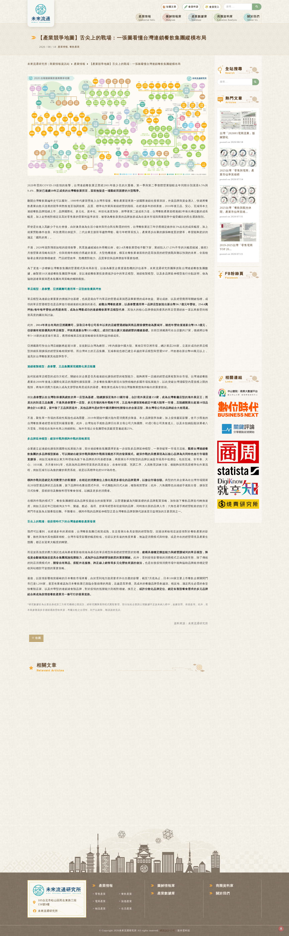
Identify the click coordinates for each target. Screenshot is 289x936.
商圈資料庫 (227, 18)
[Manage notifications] (281, 928)
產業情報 (147, 18)
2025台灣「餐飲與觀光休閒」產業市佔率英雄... (235, 209)
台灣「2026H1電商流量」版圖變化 (237, 135)
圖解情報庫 (173, 18)
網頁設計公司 (167, 930)
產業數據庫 (199, 18)
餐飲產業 (75, 47)
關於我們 (253, 18)
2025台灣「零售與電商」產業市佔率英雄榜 (237, 172)
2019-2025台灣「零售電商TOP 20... (236, 247)
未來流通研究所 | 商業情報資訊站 (48, 63)
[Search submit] (257, 6)
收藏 (38, 637)
